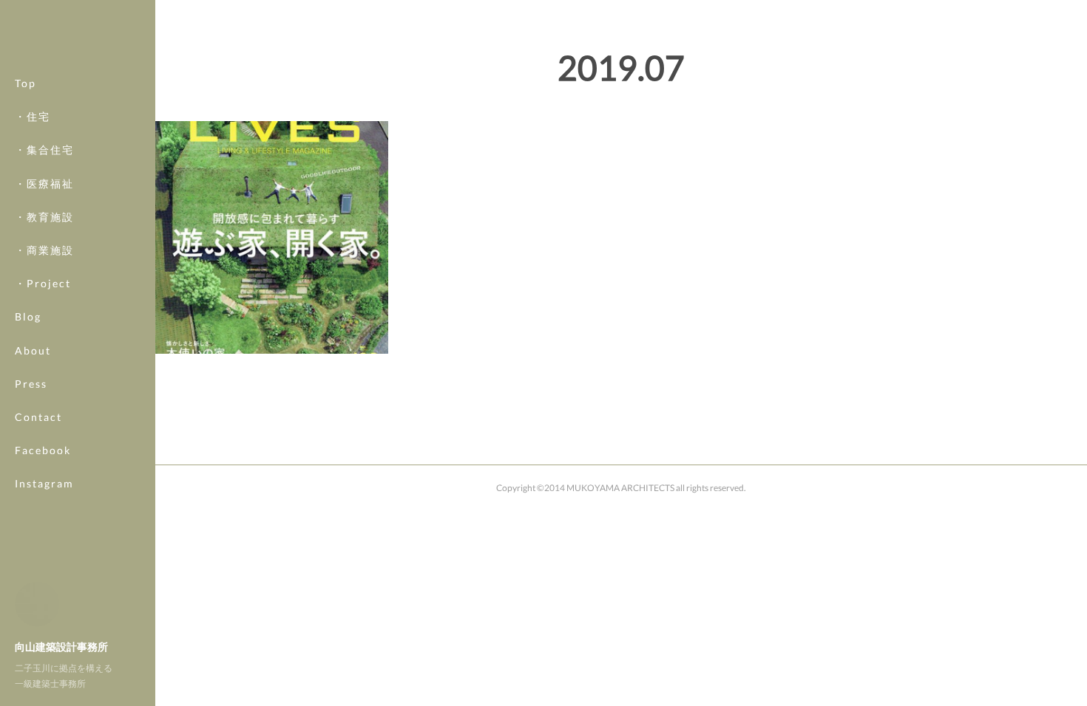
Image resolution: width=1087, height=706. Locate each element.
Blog (28, 316)
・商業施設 (44, 250)
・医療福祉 (44, 183)
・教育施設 (44, 216)
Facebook (43, 450)
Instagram (44, 483)
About (33, 350)
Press (31, 383)
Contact (38, 417)
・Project (43, 283)
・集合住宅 (44, 149)
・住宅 (32, 116)
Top (25, 83)
